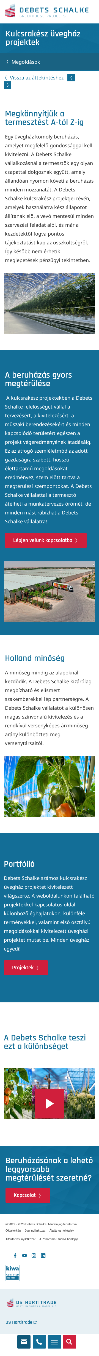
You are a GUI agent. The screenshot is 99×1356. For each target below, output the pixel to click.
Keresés (69, 1339)
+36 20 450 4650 (39, 1339)
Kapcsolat (25, 1195)
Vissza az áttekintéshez (37, 77)
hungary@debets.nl (24, 1339)
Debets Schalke (47, 12)
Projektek (23, 967)
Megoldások (26, 61)
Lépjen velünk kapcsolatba (42, 540)
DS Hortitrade (19, 1322)
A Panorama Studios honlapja (58, 1239)
